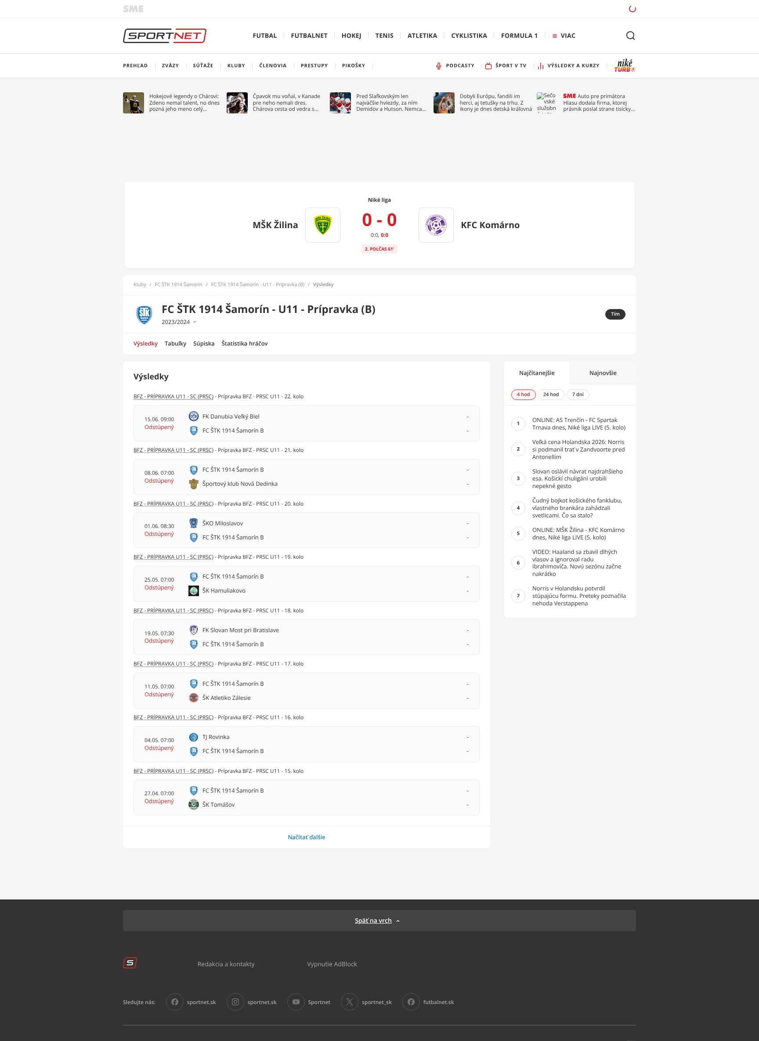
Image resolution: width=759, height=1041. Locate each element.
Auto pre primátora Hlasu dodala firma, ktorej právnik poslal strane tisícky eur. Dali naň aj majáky (597, 102)
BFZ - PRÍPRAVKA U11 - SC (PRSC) (173, 396)
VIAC (568, 36)
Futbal (265, 36)
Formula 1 (519, 36)
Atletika (422, 36)
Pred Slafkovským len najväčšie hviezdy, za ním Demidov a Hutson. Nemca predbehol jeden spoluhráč (389, 102)
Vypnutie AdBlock (332, 964)
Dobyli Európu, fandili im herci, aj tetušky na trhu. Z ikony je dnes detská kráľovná (496, 102)
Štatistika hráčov (245, 343)
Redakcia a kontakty (226, 964)
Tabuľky (175, 343)
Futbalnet (309, 36)
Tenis (385, 36)
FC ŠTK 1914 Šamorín (178, 285)
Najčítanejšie (537, 373)
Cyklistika (469, 36)
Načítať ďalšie (306, 837)
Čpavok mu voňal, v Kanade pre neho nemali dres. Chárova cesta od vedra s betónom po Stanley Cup (287, 102)
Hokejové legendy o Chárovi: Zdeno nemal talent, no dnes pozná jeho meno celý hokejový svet (184, 102)
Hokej (351, 36)
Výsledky (146, 343)
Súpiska (203, 343)
